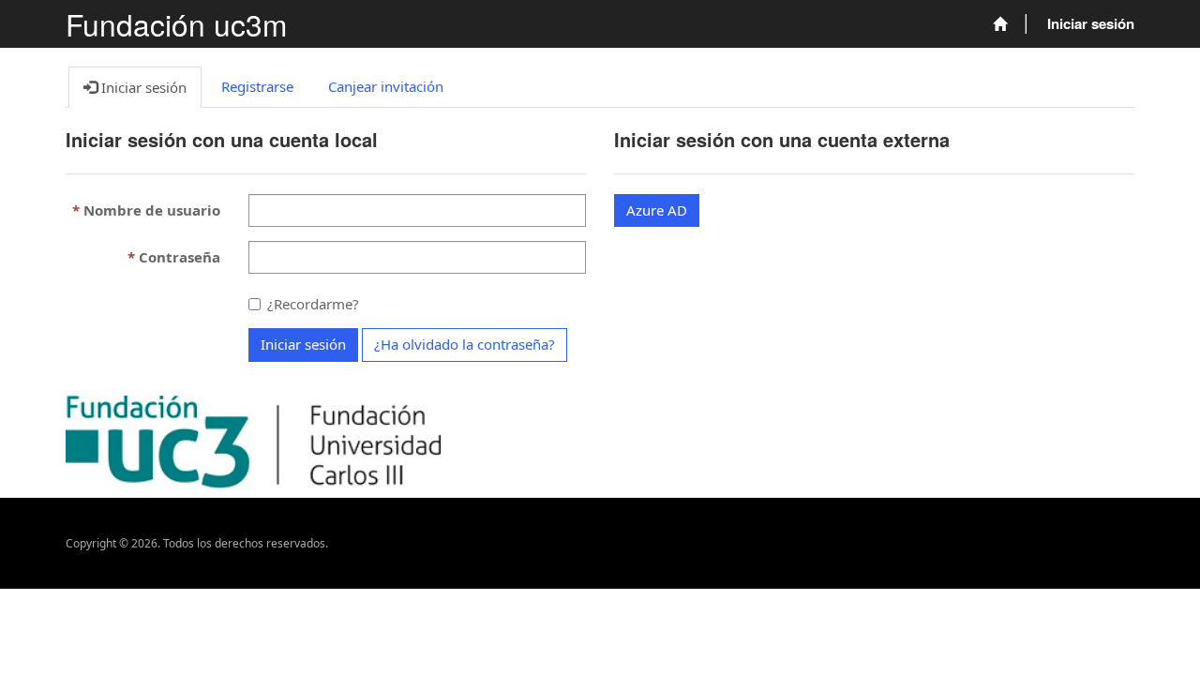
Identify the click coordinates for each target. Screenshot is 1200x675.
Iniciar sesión (303, 344)
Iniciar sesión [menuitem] (1090, 23)
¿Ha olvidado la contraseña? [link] (464, 344)
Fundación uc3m (176, 24)
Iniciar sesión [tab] (142, 87)
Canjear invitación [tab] (385, 86)
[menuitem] (1000, 24)
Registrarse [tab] (257, 86)
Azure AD (656, 210)
